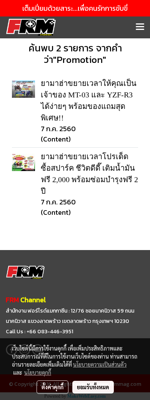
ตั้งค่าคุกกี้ (52, 387)
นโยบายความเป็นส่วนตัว (100, 364)
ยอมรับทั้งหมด (93, 387)
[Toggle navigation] (140, 27)
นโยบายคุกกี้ (37, 372)
